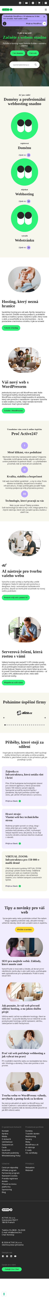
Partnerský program (10, 1173)
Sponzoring (7, 1189)
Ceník (4, 1147)
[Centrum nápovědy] (45, 3)
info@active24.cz (15, 1232)
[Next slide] (45, 717)
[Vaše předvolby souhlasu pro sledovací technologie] (4, 1294)
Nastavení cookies (9, 1176)
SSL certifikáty (31, 1153)
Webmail (29, 1170)
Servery (28, 1139)
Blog (4, 1192)
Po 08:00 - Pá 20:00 (17, 1230)
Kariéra (5, 1133)
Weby (27, 1142)
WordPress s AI (31, 1144)
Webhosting (30, 1136)
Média (4, 1136)
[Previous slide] (4, 717)
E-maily (28, 1150)
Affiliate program (9, 1170)
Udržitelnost (7, 1142)
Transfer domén (32, 1133)
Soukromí (6, 1150)
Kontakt (5, 1131)
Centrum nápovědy (10, 1167)
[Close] (44, 16)
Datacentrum (7, 1144)
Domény (29, 1131)
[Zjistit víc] (24, 126)
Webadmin (30, 1167)
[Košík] (39, 3)
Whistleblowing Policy (11, 1155)
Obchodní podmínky (10, 1153)
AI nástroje (30, 1147)
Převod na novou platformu (9, 1185)
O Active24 (6, 1139)
